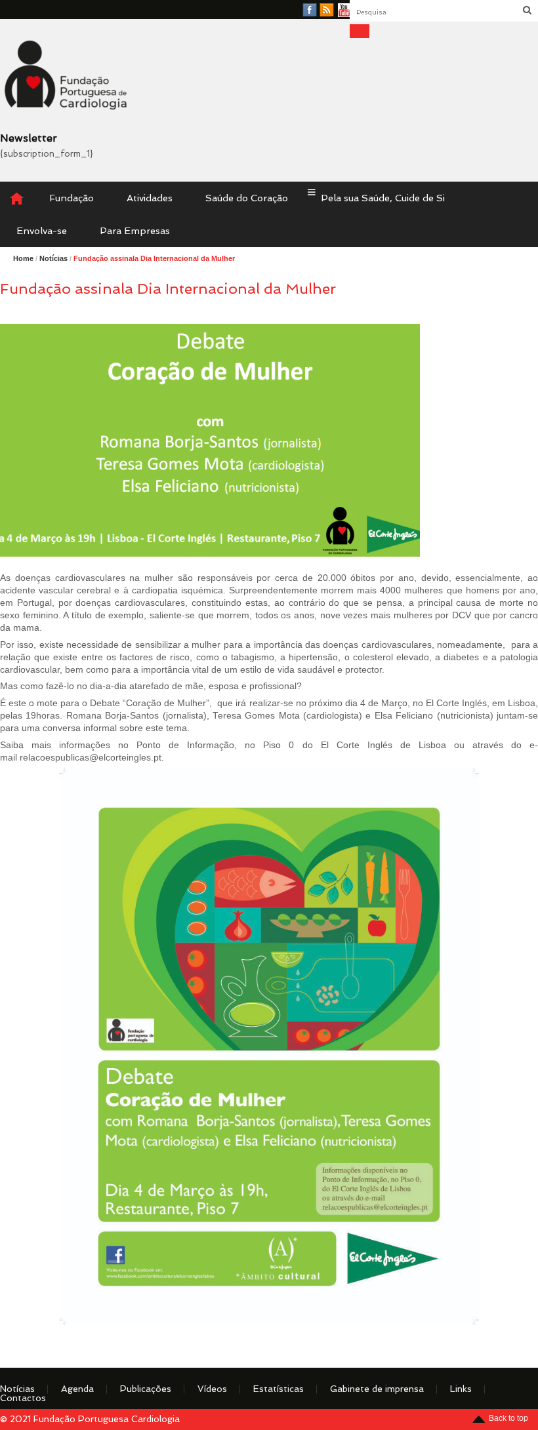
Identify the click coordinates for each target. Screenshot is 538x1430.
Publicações (145, 1388)
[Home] (16, 198)
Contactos (23, 1398)
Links (461, 1388)
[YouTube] (344, 10)
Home (23, 258)
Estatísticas (278, 1388)
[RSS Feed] (327, 10)
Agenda (77, 1388)
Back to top (508, 1418)
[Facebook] (309, 10)
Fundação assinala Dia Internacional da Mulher (154, 258)
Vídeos (212, 1388)
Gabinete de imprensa (377, 1388)
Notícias (17, 1388)
